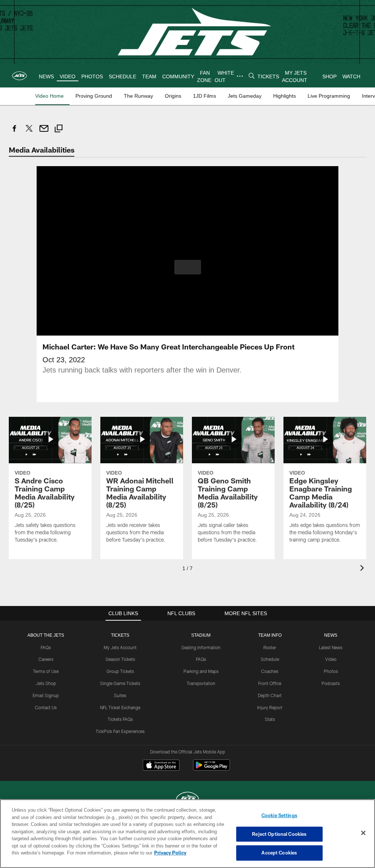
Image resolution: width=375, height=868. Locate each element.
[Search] (251, 76)
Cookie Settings (279, 815)
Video (331, 658)
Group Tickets (120, 670)
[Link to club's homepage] (19, 76)
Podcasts (331, 682)
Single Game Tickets (120, 682)
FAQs (46, 647)
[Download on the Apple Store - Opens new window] (161, 765)
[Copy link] (58, 129)
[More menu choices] (239, 76)
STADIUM (201, 634)
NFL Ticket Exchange (120, 707)
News (330, 634)
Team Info (270, 634)
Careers (45, 658)
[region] (187, 833)
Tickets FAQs (120, 718)
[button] (187, 266)
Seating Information (200, 647)
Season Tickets (120, 658)
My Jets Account (120, 647)
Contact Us (46, 707)
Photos (331, 670)
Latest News (330, 647)
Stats (270, 718)
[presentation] (363, 568)
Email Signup (46, 694)
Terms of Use (46, 670)
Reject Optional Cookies (279, 834)
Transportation (201, 682)
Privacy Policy (136, 853)
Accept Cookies (279, 853)
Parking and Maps (201, 670)
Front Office (269, 682)
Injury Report (269, 707)
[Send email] (44, 132)
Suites (120, 694)
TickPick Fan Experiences (120, 730)
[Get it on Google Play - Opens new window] (211, 768)
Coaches (269, 670)
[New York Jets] (187, 798)
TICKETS (120, 634)
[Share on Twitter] (29, 132)
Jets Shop (46, 682)
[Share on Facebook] (15, 132)
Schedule (270, 658)
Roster (269, 647)
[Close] (363, 833)
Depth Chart (270, 694)
